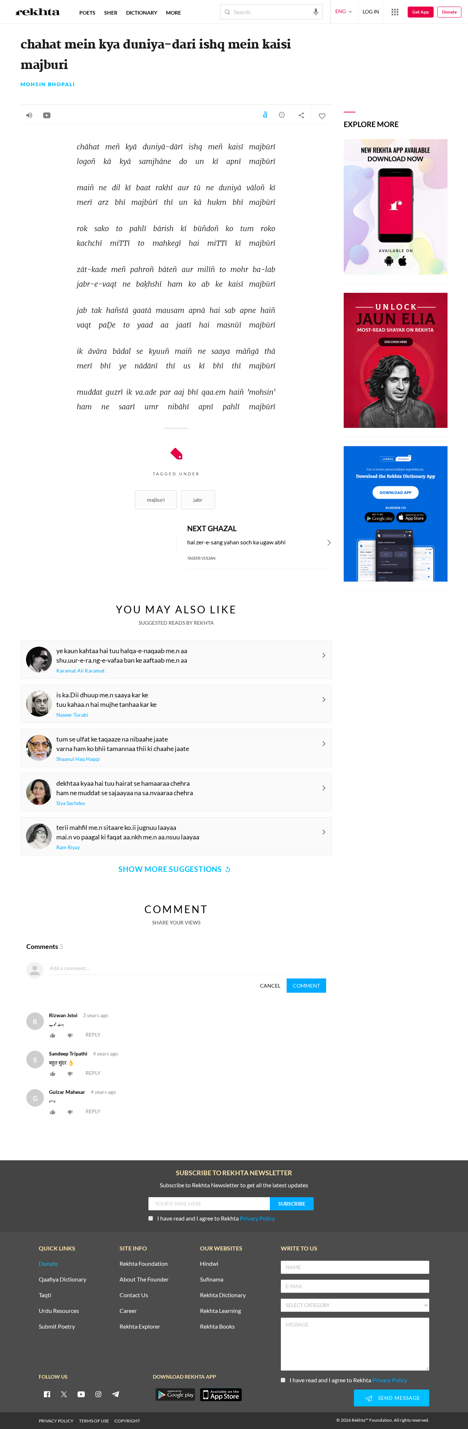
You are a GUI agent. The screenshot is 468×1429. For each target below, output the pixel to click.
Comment (306, 985)
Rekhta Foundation (144, 1264)
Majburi (156, 500)
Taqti (45, 1295)
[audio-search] (316, 11)
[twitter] (64, 1394)
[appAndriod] (175, 1394)
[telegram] (115, 1394)
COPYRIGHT (127, 1421)
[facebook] (47, 1394)
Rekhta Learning (220, 1311)
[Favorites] (322, 115)
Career (128, 1311)
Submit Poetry (57, 1326)
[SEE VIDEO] (47, 115)
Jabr (198, 500)
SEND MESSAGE (399, 1398)
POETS (87, 12)
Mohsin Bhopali (47, 84)
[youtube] (81, 1394)
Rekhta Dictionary (223, 1295)
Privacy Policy (257, 1218)
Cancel (270, 985)
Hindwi (209, 1264)
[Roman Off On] (265, 114)
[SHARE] (301, 115)
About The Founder (144, 1279)
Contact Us (134, 1295)
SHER (110, 12)
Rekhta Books (217, 1326)
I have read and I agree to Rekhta (216, 1218)
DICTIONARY (141, 12)
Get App (420, 12)
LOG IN (371, 11)
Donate (449, 12)
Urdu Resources (59, 1311)
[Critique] (282, 114)
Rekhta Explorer (140, 1326)
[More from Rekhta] (394, 11)
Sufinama (211, 1279)
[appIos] (221, 1394)
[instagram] (98, 1394)
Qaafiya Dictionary (62, 1279)
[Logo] (37, 13)
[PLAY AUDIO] (29, 115)
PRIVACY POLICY (56, 1421)
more (173, 12)
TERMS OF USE (94, 1421)
